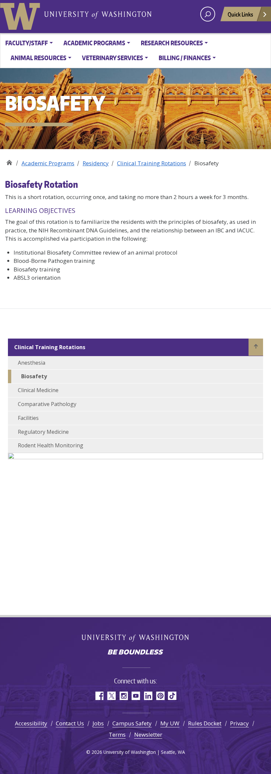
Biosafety (34, 376)
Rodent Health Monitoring (50, 445)
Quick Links (240, 14)
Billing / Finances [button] (185, 58)
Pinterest (160, 695)
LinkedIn (147, 695)
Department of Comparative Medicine (9, 161)
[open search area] (207, 14)
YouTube (135, 695)
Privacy (239, 723)
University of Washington (21, 15)
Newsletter (148, 734)
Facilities (28, 418)
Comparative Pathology (47, 404)
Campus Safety (132, 723)
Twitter (111, 695)
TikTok (172, 695)
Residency (96, 163)
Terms (117, 734)
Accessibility (31, 723)
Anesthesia (31, 362)
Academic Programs (47, 163)
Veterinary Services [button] (112, 58)
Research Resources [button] (172, 43)
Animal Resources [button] (38, 58)
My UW (169, 723)
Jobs (98, 723)
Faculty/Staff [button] (26, 43)
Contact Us (70, 723)
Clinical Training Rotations (151, 163)
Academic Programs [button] (94, 43)
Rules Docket (204, 723)
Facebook (99, 695)
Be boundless (135, 653)
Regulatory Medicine (43, 431)
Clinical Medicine (38, 390)
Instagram (123, 695)
